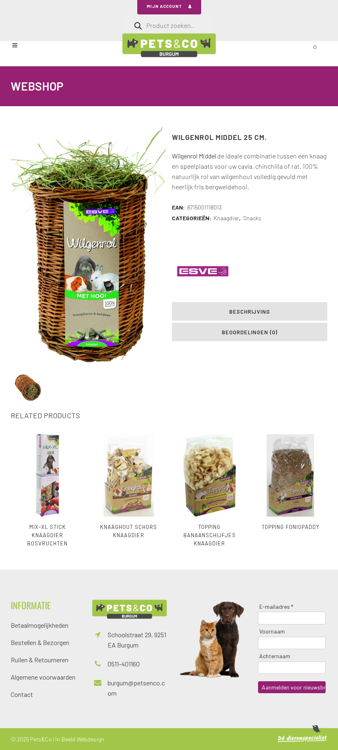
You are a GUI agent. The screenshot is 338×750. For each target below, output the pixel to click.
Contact (22, 694)
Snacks (252, 217)
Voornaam (272, 631)
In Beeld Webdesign (79, 739)
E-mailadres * (276, 606)
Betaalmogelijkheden (39, 625)
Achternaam (274, 655)
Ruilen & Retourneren (39, 660)
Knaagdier (226, 217)
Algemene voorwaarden (43, 677)
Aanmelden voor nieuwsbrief (293, 687)
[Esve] (203, 271)
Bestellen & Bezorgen (40, 642)
